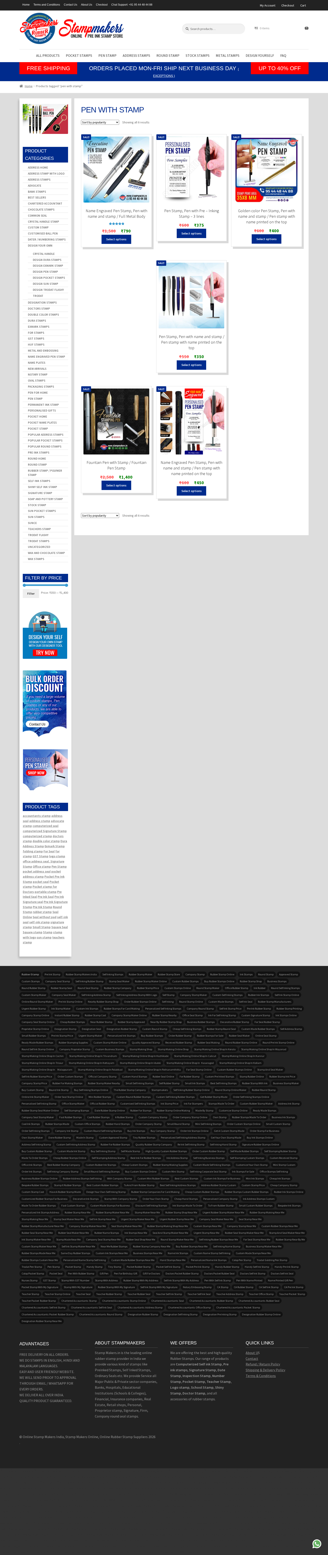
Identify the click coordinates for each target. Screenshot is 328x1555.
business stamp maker (286, 1083)
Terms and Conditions (46, 4)
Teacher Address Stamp (229, 1294)
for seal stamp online (199, 1069)
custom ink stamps (87, 1008)
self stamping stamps (76, 1110)
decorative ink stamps (86, 1198)
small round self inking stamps (102, 1171)
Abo (249, 1352)
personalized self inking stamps (163, 1008)
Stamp (47, 932)
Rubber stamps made (57, 1124)
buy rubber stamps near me (192, 1246)
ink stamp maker (61, 1008)
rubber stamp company (117, 988)
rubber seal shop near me (140, 1239)
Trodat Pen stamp (32, 1266)
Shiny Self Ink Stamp (42, 487)
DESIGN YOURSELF (260, 55)
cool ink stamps (31, 1124)
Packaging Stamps (41, 387)
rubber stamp (42, 912)
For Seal (49, 851)
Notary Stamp (38, 374)
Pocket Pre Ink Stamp (198, 1266)
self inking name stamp (226, 1246)
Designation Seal (91, 1029)
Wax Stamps (36, 559)
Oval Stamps (36, 380)
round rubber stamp (33, 988)
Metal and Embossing (43, 351)
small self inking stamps (140, 1083)
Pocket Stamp (38, 429)
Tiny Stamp (114, 1266)
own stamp (219, 1117)
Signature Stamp (40, 493)
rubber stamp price (148, 988)
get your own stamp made (226, 1137)
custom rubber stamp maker (256, 1103)
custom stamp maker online (109, 1042)
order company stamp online (190, 1117)
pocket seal (41, 882)
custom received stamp (283, 1158)
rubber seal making (208, 1042)
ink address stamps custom (259, 1198)
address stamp (39, 821)
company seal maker (64, 995)
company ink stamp (66, 1130)
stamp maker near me (147, 1212)
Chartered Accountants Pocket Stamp (238, 1307)
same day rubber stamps (75, 1253)
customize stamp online (233, 1110)
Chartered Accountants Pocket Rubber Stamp (48, 1314)
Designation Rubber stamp (122, 1029)
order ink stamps (32, 1171)
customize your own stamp (252, 1164)
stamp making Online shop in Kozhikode (145, 1056)
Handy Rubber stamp (227, 1266)
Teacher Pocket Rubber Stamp (39, 1300)
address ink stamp (288, 1103)
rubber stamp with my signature (116, 1287)
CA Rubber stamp (243, 1287)
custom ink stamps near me (112, 1253)
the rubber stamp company (130, 1090)
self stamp (168, 995)
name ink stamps (178, 1253)
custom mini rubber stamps (153, 1178)
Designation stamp (65, 1029)
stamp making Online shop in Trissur (42, 1063)
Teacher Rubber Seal (138, 1294)
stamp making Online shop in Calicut (195, 1056)
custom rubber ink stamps (101, 1164)
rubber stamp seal (61, 988)
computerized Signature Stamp (45, 831)
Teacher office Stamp (261, 1294)
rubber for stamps (140, 1110)
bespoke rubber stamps (35, 1185)
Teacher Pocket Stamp (292, 1294)
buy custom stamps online (140, 1171)
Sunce (32, 523)
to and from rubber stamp (139, 1185)
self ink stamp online (287, 995)
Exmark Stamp (55, 846)
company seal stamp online (38, 1022)
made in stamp (84, 1137)
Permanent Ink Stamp (43, 405)
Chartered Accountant (45, 203)
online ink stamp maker (35, 1097)
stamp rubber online (252, 1076)
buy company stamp (163, 1130)
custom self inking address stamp (75, 1144)
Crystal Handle (44, 254)
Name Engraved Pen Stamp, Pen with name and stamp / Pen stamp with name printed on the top (191, 468)
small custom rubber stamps (255, 1205)
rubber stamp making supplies (170, 1164)
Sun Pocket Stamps (42, 511)
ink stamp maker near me (36, 1239)
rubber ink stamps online (288, 1192)
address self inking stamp (36, 1144)
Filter (31, 594)
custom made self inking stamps (211, 1164)
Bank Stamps (37, 192)
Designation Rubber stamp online (261, 1314)
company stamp (195, 974)
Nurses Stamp (29, 1280)
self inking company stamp (62, 1171)
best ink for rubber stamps (146, 1158)
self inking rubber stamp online (191, 1090)
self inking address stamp (96, 995)
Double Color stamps (43, 315)
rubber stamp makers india (81, 974)
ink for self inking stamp (222, 1015)
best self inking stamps (223, 1083)
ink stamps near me (136, 1232)
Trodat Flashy (38, 535)
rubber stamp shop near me (181, 1212)
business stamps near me (147, 1253)
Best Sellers (37, 197)
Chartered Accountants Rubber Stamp (211, 1300)
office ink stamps (32, 1164)
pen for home (38, 393)
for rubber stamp (189, 1076)
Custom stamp (38, 227)
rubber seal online (163, 1076)
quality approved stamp (146, 1042)
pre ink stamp (52, 974)
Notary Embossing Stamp (197, 1287)
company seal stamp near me (103, 1239)
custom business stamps (109, 1049)
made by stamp (204, 1110)
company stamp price (34, 1083)
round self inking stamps (285, 988)
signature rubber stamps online (260, 1144)
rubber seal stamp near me (37, 1232)
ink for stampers (193, 1103)
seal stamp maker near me (126, 1226)
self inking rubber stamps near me (218, 1239)
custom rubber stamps (185, 981)
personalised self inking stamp (39, 1103)
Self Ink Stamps (39, 481)
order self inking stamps (36, 1130)
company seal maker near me (216, 1219)
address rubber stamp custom (218, 1185)
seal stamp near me (250, 1219)
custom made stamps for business (110, 1205)
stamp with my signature (78, 1287)
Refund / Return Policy (263, 1364)
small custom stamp (278, 1124)
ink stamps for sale (243, 1171)
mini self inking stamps (208, 1124)
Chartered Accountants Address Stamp (140, 1307)
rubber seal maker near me (73, 1232)
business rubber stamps (201, 1022)
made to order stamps (35, 1158)
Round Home (37, 459)
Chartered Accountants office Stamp (189, 1307)
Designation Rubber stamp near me (42, 1321)
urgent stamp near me (206, 1232)
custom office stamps (87, 1124)
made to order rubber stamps (39, 1205)
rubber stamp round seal (221, 1029)
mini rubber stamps (100, 1097)
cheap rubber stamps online (69, 1158)
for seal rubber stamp (267, 1022)
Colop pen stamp (241, 1260)
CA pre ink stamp (293, 1287)
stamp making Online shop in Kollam (240, 1063)
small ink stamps (195, 1083)
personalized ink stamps (121, 1035)
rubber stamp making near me (267, 1212)
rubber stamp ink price (282, 1076)
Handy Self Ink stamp (257, 1266)
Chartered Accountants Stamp (79, 1300)
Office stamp (42, 866)
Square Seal (59, 927)
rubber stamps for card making (122, 1008)
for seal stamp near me (256, 1239)
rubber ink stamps (258, 995)
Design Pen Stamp (45, 272)
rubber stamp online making (173, 1110)
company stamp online (35, 1015)
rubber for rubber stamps (115, 1144)
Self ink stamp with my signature (158, 1287)
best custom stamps (186, 1178)
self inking (168, 1001)
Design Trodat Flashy (48, 290)
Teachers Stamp (39, 529)
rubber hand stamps (118, 1124)
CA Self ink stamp (268, 1287)
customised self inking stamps (137, 1103)
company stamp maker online (129, 1015)
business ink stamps (283, 1117)
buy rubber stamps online (219, 981)
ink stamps (246, 974)
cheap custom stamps (134, 1164)
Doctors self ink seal (282, 1273)
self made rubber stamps (244, 1151)
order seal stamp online (69, 1097)
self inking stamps (112, 974)
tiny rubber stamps (144, 1137)
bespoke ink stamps (289, 1205)
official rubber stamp (102, 1103)
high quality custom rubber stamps (166, 1151)
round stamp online (191, 1001)
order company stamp (148, 1124)
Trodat (38, 296)
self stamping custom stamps (247, 1158)
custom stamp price (253, 1185)
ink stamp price (169, 1103)
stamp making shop (141, 1049)
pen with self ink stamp (217, 1280)
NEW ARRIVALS (37, 369)
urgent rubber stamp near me (177, 1219)
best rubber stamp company (63, 1164)
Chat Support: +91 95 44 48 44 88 (131, 4)
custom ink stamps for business (222, 1178)
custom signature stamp (255, 1015)
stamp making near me (35, 1219)
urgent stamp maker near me (137, 1219)
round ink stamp (59, 1090)
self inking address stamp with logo (136, 995)
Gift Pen (104, 1273)
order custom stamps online (243, 1124)
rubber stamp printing (289, 1008)
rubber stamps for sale (210, 1035)
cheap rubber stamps (72, 1022)
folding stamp (33, 851)
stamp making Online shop (173, 1049)
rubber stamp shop (251, 981)
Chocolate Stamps (41, 209)
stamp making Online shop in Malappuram (47, 1069)
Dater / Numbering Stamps (47, 239)
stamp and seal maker (270, 1069)
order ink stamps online (194, 1130)
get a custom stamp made (229, 1130)
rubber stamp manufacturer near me (43, 1226)
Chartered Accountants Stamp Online (124, 1300)
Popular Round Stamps (44, 446)
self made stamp (130, 1151)
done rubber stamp (59, 1137)
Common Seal (37, 216)
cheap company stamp (283, 1185)
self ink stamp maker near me (78, 1246)
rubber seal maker (239, 1035)
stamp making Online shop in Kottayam (91, 1063)
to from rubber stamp (220, 1205)
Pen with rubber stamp (81, 1273)
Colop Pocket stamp (33, 1273)
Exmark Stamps (38, 327)
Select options (116, 239)
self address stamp (291, 1029)
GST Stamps (36, 338)
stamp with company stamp (120, 1198)
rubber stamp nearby (164, 1015)
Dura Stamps (37, 321)
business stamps (276, 981)
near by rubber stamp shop (166, 1022)
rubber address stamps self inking (82, 1178)
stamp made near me (68, 1239)
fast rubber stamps (70, 1117)
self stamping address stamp (108, 1158)
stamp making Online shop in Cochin (43, 1056)
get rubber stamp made (213, 1097)
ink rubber (260, 988)
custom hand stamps (134, 1076)
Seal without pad (44, 917)
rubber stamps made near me (38, 1253)
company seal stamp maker (38, 1117)
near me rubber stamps (114, 1246)
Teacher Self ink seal (199, 1294)
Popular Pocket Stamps (45, 440)
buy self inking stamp (103, 1151)
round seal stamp (88, 988)
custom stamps (31, 981)
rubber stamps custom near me (40, 1260)
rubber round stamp (264, 1090)
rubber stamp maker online (151, 981)
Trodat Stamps (38, 541)
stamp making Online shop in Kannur (243, 1056)
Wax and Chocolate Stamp (46, 553)
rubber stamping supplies (73, 1042)
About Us (86, 4)
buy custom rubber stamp (37, 1151)
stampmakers (160, 1090)
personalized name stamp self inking (84, 1260)
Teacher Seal (83, 1294)
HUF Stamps (36, 344)
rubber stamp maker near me (112, 1212)
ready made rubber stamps (37, 1042)
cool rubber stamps (98, 1117)
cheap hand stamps (186, 1198)
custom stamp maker (34, 995)
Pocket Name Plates (42, 423)
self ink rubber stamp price (37, 1076)
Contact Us (70, 4)
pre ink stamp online (70, 1001)
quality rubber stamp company (153, 1144)
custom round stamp (154, 1029)
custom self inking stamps (227, 995)
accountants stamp (37, 816)
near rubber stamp (101, 1022)
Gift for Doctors (151, 1273)
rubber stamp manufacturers (274, 1001)
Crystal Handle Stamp (43, 222)
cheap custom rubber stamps (202, 1192)
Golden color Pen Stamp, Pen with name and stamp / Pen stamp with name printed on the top (266, 216)
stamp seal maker (119, 981)
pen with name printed (249, 1280)
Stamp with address (106, 1280)
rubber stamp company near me (151, 1246)
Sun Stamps (36, 517)
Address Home (38, 167)
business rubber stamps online (39, 1178)
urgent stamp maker (90, 1035)
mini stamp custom (284, 1164)
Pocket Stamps (79, 55)
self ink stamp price (230, 1008)
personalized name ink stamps (208, 1260)
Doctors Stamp (39, 309)
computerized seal (45, 826)
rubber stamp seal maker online (40, 1110)
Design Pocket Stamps (49, 278)
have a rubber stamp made (65, 1192)
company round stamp (200, 1008)
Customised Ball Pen (43, 233)
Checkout (102, 4)
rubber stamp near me (77, 1212)
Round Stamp (167, 55)
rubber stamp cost (95, 1015)
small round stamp (178, 1124)
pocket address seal (37, 871)
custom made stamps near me (253, 1253)
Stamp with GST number (75, 1280)
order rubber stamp (179, 1035)
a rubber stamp (124, 1117)
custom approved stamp (113, 1137)
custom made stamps (220, 1001)
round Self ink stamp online (38, 1049)
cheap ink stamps (280, 1178)
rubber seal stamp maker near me (244, 1232)
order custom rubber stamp (208, 1151)
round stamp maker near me (177, 1239)
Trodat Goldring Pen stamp (272, 1260)
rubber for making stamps (67, 1083)
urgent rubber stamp (34, 1008)
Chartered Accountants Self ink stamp (43, 1307)
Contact (252, 1358)
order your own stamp (156, 1198)
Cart (303, 5)
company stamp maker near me (87, 1226)
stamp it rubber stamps (67, 1185)
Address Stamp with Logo (46, 173)
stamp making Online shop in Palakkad (100, 1069)
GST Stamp (40, 856)
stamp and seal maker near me (287, 1232)
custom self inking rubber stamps (175, 1097)
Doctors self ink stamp (252, 1273)
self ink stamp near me (102, 1219)
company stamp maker (193, 995)
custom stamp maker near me (39, 1246)
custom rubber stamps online (234, 1069)
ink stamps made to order (187, 1205)
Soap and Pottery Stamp (45, 499)
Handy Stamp (94, 1266)
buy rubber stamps (152, 1035)
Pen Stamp (107, 55)
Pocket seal (56, 1273)
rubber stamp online (222, 974)
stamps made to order (221, 1103)
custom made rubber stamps (258, 1029)
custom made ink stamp (71, 1151)
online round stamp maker (37, 1001)
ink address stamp (177, 1158)
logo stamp (57, 856)
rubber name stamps (106, 1232)
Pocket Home (37, 416)
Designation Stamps (42, 302)
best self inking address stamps (178, 1185)
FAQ (283, 55)
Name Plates (36, 363)
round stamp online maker (230, 1090)
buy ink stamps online (260, 1137)
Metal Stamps (227, 55)
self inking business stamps (208, 1158)
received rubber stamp (178, 1042)
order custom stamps (70, 1076)
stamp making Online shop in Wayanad (263, 1049)
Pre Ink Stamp (42, 907)
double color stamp (46, 841)
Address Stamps (136, 55)
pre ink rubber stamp (259, 1008)
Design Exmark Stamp (48, 266)
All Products (48, 55)
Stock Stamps (198, 55)
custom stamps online (177, 988)
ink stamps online (286, 1015)
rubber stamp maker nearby (104, 1083)
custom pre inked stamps (219, 1076)
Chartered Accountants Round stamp (100, 1314)
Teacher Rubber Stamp (109, 1294)
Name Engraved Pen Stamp (46, 357)
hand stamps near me (172, 1260)
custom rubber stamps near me (280, 1226)
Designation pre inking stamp (220, 1314)
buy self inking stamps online (91, 1090)
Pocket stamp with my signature (40, 1287)
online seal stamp (265, 1035)
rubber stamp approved (131, 1022)
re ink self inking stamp (191, 1144)
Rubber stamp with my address (140, 1280)
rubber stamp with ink (255, 1083)
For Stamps (36, 333)
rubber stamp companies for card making (155, 1192)
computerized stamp (37, 836)
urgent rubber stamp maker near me (223, 1212)
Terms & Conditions (261, 1375)
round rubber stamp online (241, 1042)
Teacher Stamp (30, 1294)
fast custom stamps (73, 1205)
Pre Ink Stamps (38, 452)
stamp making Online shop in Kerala (215, 1049)
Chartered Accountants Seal (167, 1300)
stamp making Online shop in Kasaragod (190, 1063)
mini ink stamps (255, 1178)
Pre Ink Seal (46, 897)
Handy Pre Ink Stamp (287, 1266)
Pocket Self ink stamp (168, 1266)
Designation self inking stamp (180, 1314)
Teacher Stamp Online (57, 1294)
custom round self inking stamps (103, 1130)
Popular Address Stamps (45, 435)
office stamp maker (73, 1103)
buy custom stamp (33, 1090)
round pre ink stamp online (278, 1042)
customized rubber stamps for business (44, 1198)
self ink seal (245, 1001)
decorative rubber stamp (234, 1022)
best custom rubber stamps (102, 1185)
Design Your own (40, 245)
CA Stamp (222, 1287)
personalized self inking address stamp (183, 1137)
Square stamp (32, 932)
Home (26, 4)
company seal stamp (57, 981)
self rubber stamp (169, 1083)
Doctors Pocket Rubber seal (219, 1273)
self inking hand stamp (223, 1144)
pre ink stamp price (62, 1035)
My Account (267, 5)
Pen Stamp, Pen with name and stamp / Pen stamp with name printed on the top (191, 342)
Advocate (34, 186)
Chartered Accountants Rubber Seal (259, 1300)
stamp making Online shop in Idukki (140, 1063)
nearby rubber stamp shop (103, 1001)
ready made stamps (264, 1110)
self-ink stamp (39, 922)
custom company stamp (153, 1117)
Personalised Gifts (42, 410)
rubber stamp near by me (290, 1239)
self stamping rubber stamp (280, 1151)
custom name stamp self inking (212, 1253)
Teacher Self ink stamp (169, 1294)
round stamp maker (207, 988)
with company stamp (119, 1178)
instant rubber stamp (67, 1015)
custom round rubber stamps (133, 1097)
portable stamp (45, 892)
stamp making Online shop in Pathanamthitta (154, 1069)
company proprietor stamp (74, 1049)
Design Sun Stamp (45, 284)
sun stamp (44, 937)
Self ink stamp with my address (181, 1280)
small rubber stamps (34, 1035)
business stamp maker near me (263, 1246)
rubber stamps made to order (249, 1117)
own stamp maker (32, 1137)
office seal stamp (192, 1015)
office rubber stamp (236, 988)
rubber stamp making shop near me (167, 1226)
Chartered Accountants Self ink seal (91, 1307)
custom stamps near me (207, 1226)
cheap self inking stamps (187, 1029)
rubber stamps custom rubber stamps (246, 1192)
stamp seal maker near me (69, 1219)
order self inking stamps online (251, 1097)
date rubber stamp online (110, 1110)
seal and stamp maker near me (170, 1232)
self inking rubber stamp (89, 981)
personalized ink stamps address (40, 1212)
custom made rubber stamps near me (132, 1260)
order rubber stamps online (140, 1001)
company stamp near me (241, 1226)
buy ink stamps (136, 1130)
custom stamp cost (33, 1192)
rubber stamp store (169, 974)
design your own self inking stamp (106, 1192)
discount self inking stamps (151, 1205)
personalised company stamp (220, 1198)
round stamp (266, 974)
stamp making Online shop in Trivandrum (93, 1056)
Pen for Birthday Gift (125, 1273)
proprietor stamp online (35, 1029)
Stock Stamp (37, 505)
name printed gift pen (280, 1280)
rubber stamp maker (140, 974)
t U (255, 1352)
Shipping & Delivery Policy (265, 1370)
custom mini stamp (173, 1171)
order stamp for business (264, 1130)
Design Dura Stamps (47, 260)
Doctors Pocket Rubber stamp (182, 1273)
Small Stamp (42, 927)
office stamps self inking (274, 1171)
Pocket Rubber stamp (139, 1266)
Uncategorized (39, 547)
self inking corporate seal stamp (208, 1171)
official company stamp (102, 1076)
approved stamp (288, 974)
